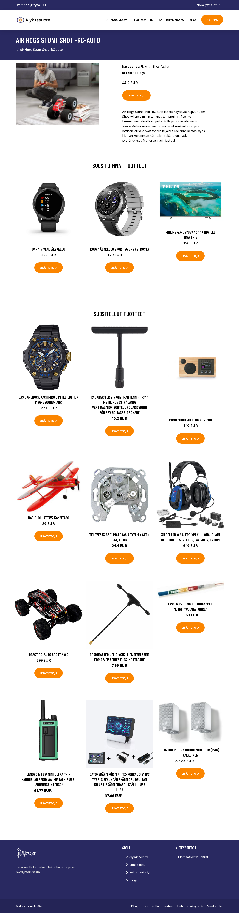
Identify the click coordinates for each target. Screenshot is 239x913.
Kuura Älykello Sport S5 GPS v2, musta (119, 249)
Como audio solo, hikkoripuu (190, 420)
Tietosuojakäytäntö (190, 906)
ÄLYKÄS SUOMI (117, 20)
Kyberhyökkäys (171, 20)
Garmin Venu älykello (48, 249)
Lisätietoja (136, 95)
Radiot (164, 67)
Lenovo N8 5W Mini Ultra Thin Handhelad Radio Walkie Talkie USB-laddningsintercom (48, 779)
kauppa (212, 20)
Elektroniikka (149, 67)
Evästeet (168, 906)
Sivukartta (214, 906)
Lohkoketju (143, 20)
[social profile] (44, 5)
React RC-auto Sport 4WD (48, 654)
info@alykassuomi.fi (208, 5)
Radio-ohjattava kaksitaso (48, 517)
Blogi (193, 20)
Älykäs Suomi (138, 857)
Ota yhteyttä (150, 906)
